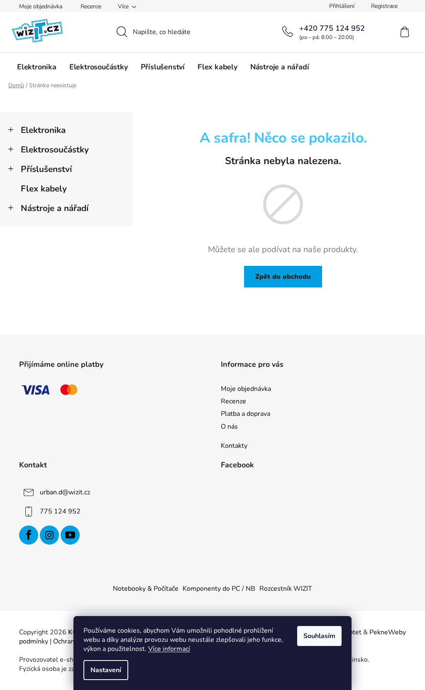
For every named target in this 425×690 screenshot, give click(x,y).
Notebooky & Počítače (145, 588)
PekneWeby (387, 632)
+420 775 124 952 (332, 28)
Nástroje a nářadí (54, 208)
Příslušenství (46, 169)
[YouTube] (70, 535)
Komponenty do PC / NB (219, 588)
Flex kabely (44, 188)
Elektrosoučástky (55, 149)
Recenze (91, 6)
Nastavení (105, 670)
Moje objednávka (40, 6)
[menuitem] (37, 67)
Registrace (384, 6)
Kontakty (234, 445)
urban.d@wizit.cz (65, 492)
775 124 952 (60, 511)
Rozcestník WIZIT (285, 588)
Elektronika (43, 130)
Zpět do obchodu (283, 276)
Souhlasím (319, 636)
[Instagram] (49, 535)
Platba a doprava (245, 413)
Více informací (169, 648)
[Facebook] (28, 535)
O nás (229, 426)
